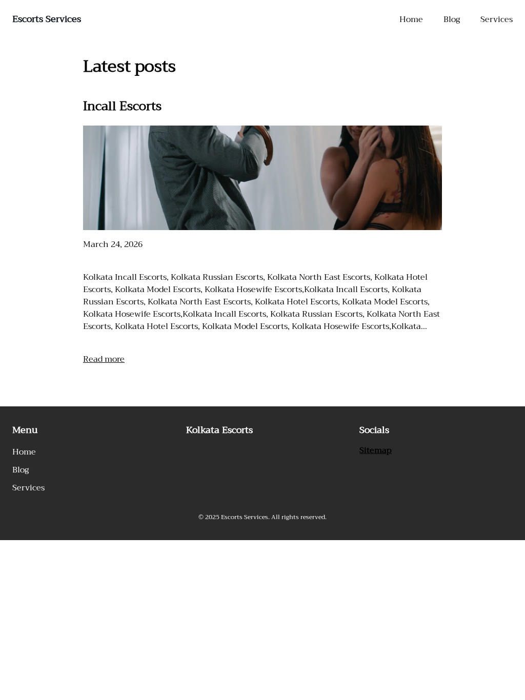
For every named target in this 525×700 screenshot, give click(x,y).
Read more (104, 359)
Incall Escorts (122, 106)
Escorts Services (46, 19)
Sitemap (375, 450)
